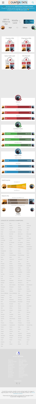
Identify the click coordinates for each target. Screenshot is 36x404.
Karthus (2, 265)
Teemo (19, 320)
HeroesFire (10, 375)
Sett (2, 308)
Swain (19, 316)
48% (24, 45)
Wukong (20, 335)
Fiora (2, 248)
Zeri (27, 342)
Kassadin (20, 265)
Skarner (28, 312)
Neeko (28, 289)
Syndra (2, 318)
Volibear (28, 333)
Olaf (19, 293)
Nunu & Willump (4, 293)
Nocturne (29, 291)
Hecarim (3, 255)
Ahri (10, 223)
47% (24, 63)
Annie (2, 229)
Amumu (2, 227)
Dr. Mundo (11, 242)
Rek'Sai (28, 299)
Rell (2, 301)
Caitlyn (2, 238)
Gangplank (29, 248)
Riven (2, 303)
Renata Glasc (12, 301)
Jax (27, 259)
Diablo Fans (22, 371)
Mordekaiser (29, 284)
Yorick (10, 339)
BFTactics (10, 377)
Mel (27, 282)
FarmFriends (11, 372)
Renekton (20, 301)
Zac (10, 342)
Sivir (10, 312)
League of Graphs (12, 361)
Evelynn (20, 244)
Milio (2, 284)
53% (29, 63)
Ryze (19, 303)
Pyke (10, 297)
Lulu (2, 278)
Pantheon (20, 295)
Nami (28, 286)
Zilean (10, 344)
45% (7, 45)
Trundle (28, 322)
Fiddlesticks (20, 246)
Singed (11, 310)
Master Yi (11, 282)
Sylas (28, 316)
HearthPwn (21, 370)
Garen (10, 251)
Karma (28, 263)
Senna (19, 306)
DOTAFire (10, 370)
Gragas (2, 253)
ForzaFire (10, 374)
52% (29, 45)
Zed (19, 342)
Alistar (10, 225)
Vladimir (20, 333)
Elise (10, 244)
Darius (28, 240)
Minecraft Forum (23, 361)
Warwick (3, 335)
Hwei (28, 255)
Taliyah (19, 318)
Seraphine (29, 306)
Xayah (2, 337)
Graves (19, 253)
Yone (2, 339)
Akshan (2, 225)
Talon (28, 318)
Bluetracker (21, 368)
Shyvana (3, 310)
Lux (19, 278)
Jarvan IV (11, 259)
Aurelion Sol (12, 232)
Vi (27, 331)
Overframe (21, 372)
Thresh (2, 322)
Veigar (28, 329)
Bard (2, 234)
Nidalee (2, 291)
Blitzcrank (20, 234)
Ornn (10, 295)
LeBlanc (28, 272)
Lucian (28, 276)
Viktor (10, 333)
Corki (10, 240)
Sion (28, 310)
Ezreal (2, 246)
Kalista (19, 263)
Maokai (2, 282)
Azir (27, 232)
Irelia (10, 257)
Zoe (27, 344)
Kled (2, 272)
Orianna (3, 295)
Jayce (10, 261)
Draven (28, 242)
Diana (2, 242)
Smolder (11, 314)
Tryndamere (3, 325)
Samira (2, 306)
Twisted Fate (21, 325)
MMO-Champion (23, 365)
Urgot (28, 327)
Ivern (19, 257)
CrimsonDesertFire (23, 375)
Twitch (2, 327)
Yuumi (28, 339)
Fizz (10, 248)
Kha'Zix (19, 270)
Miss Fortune (12, 284)
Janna (28, 257)
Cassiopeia (20, 238)
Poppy (2, 297)
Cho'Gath (29, 238)
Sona (19, 314)
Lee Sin (2, 274)
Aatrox (2, 223)
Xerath (10, 337)
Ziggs (2, 344)
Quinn (28, 297)
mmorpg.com (22, 367)
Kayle (19, 267)
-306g (7, 63)
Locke (19, 276)
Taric (2, 320)
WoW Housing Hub (23, 364)
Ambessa (29, 225)
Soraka (2, 316)
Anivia (19, 227)
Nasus (2, 289)
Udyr (19, 327)
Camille (11, 238)
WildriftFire (10, 365)
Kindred (28, 270)
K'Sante (2, 263)
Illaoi (2, 257)
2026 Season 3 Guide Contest (24, 6)
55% (12, 45)
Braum (19, 236)
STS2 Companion (23, 374)
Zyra (2, 346)
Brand (2, 236)
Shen (28, 308)
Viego (2, 333)
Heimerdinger (12, 255)
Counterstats (11, 364)
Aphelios (20, 229)
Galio (19, 248)
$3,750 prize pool (21, 10)
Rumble (11, 303)
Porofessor (10, 363)
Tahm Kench (12, 318)
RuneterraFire (11, 367)
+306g (12, 63)
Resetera (10, 371)
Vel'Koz (11, 331)
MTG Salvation (22, 360)
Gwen (28, 253)
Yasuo (28, 337)
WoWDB (21, 363)
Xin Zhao (20, 337)
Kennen (11, 270)
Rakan (2, 299)
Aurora (19, 232)
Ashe (28, 229)
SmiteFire (10, 368)
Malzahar (20, 280)
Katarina (3, 267)
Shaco (10, 308)
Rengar (28, 301)
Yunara (19, 339)
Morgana (3, 286)
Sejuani (11, 306)
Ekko (2, 244)
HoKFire (21, 377)
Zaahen (2, 342)
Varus (2, 329)
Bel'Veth (11, 234)
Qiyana (19, 297)
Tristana (11, 322)
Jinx (27, 261)
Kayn (2, 270)
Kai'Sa (10, 263)
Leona (19, 274)
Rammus (11, 299)
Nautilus (20, 289)
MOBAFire (10, 360)
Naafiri (19, 286)
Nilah (19, 291)
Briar (28, 236)
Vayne (10, 329)
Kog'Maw (11, 272)
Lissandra (11, 276)
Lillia (2, 276)
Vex (19, 331)
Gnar (28, 251)
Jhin (19, 261)
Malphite (3, 280)
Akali (28, 223)
